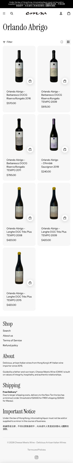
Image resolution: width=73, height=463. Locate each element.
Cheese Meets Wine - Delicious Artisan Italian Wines (40, 442)
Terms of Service (12, 340)
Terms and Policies (36, 449)
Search (7, 330)
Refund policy (10, 345)
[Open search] (12, 13)
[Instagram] (36, 457)
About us (8, 335)
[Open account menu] (61, 13)
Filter (9, 41)
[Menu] (4, 13)
